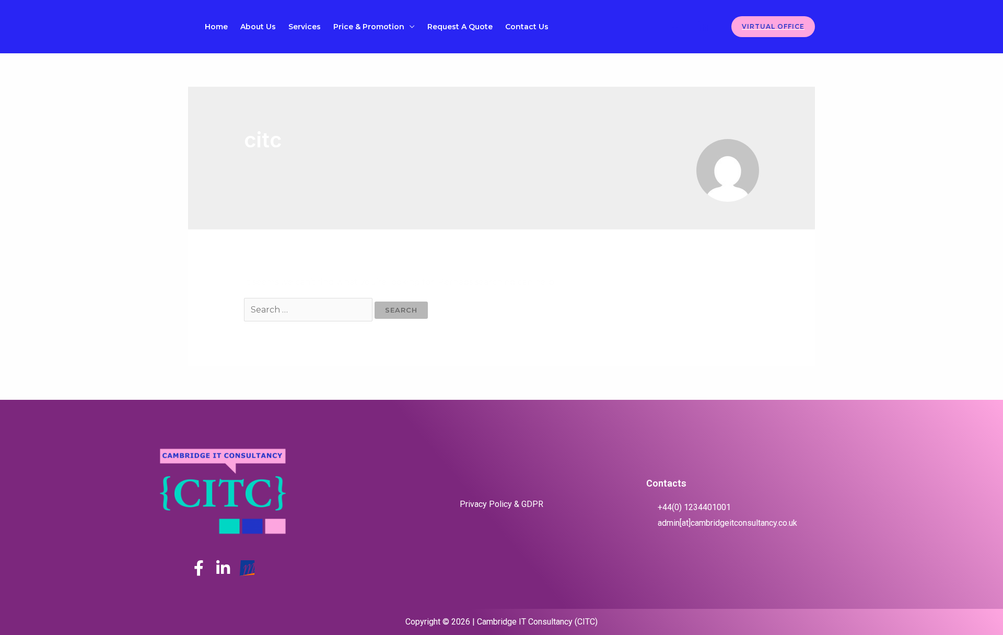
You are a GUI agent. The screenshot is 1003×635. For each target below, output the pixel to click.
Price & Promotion (368, 26)
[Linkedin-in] (223, 568)
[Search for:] (309, 310)
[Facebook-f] (199, 568)
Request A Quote (460, 26)
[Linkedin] (702, 26)
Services (304, 26)
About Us (258, 26)
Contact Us (527, 26)
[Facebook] (675, 26)
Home (216, 26)
